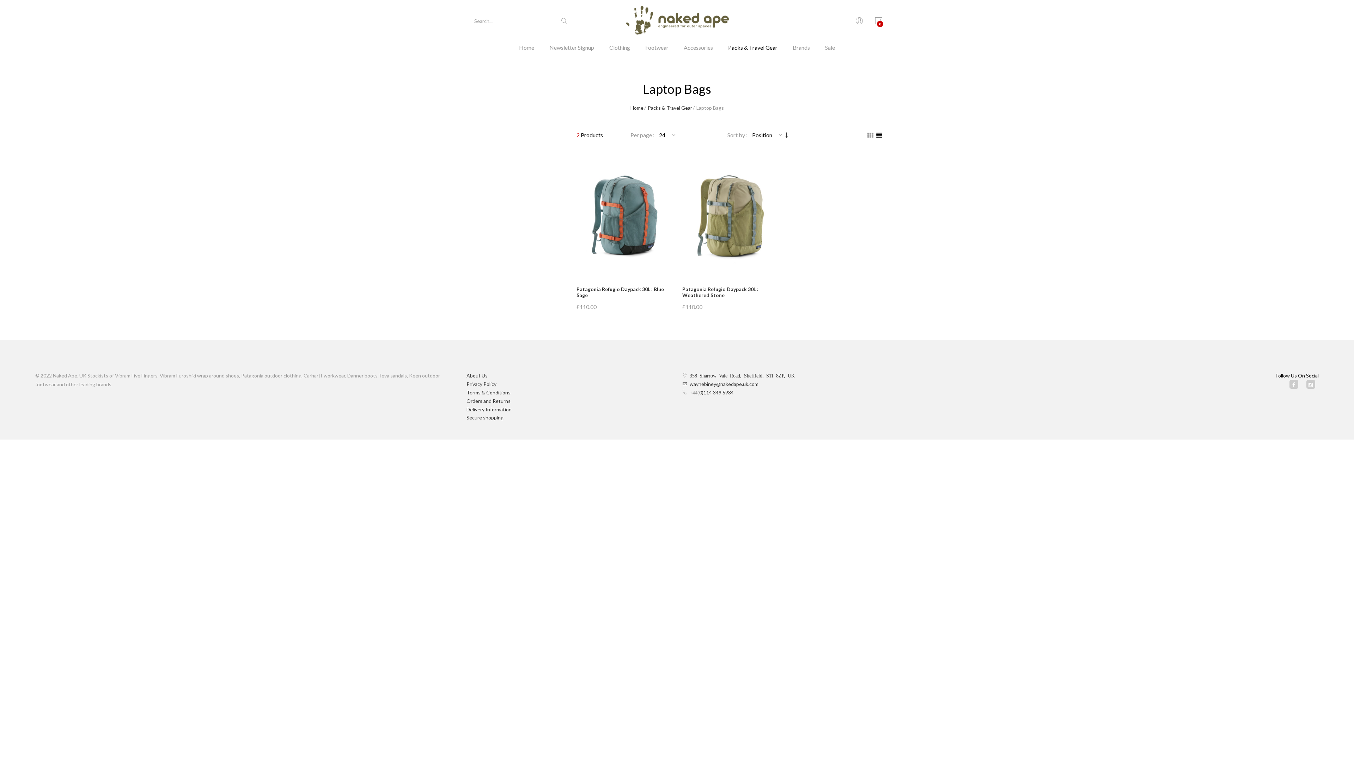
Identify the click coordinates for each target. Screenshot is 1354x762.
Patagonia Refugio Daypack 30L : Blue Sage (620, 292)
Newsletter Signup (571, 47)
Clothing (619, 47)
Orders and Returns (488, 401)
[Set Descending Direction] (787, 135)
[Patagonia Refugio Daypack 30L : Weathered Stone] (729, 216)
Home (526, 47)
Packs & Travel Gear (752, 47)
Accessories (698, 47)
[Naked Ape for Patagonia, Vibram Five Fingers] (677, 21)
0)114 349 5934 (716, 392)
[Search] (564, 21)
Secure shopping (485, 418)
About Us (477, 376)
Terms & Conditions (488, 392)
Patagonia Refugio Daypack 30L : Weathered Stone (720, 292)
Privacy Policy (481, 384)
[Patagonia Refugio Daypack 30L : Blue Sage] (624, 216)
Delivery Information (489, 409)
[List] (879, 135)
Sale (830, 47)
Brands (801, 47)
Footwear (657, 47)
